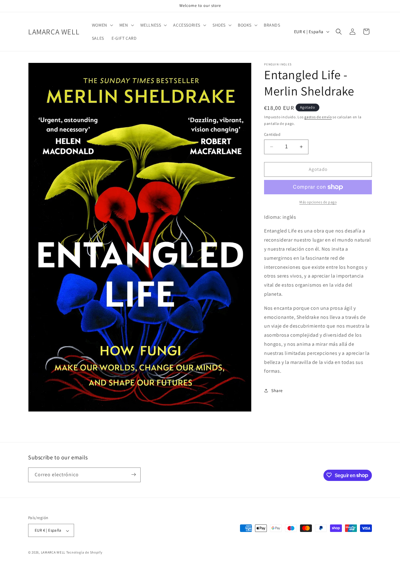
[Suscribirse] (133, 474)
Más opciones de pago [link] (318, 202)
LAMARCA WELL (53, 552)
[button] (102, 25)
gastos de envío (318, 117)
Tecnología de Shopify (84, 552)
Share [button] (277, 390)
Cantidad (272, 134)
